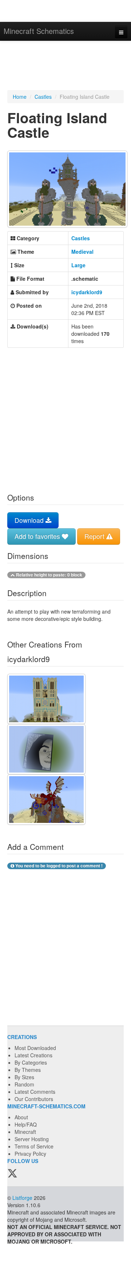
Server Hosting (32, 1139)
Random (24, 1084)
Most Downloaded (35, 1047)
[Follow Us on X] (12, 1173)
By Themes (28, 1069)
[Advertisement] (65, 66)
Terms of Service (34, 1146)
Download (30, 520)
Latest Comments (35, 1091)
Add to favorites (38, 536)
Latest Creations (33, 1055)
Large (78, 265)
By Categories (31, 1062)
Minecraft (25, 1131)
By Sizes (24, 1077)
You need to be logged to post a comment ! (58, 866)
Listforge (22, 1197)
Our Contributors (34, 1099)
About (21, 1117)
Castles (43, 96)
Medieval (82, 251)
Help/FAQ (26, 1124)
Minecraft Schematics (39, 31)
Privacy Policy (30, 1153)
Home (20, 96)
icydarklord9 (86, 292)
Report (95, 536)
